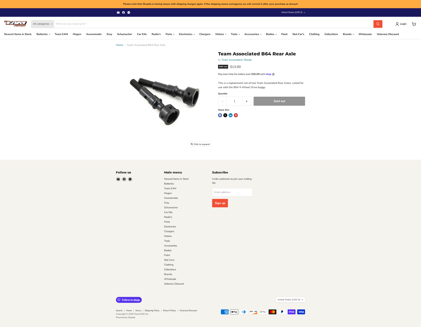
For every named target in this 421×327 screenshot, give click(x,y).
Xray (109, 34)
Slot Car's (298, 34)
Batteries (42, 34)
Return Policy (169, 310)
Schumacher (124, 34)
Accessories (252, 34)
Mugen (77, 34)
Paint (284, 34)
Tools (234, 34)
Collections (331, 34)
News (138, 310)
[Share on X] (225, 115)
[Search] (377, 24)
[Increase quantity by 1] (247, 101)
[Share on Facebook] (220, 115)
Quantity (222, 93)
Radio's (156, 34)
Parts (169, 34)
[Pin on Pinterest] (236, 115)
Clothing (314, 34)
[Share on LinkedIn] (231, 115)
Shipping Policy (152, 310)
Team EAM (61, 34)
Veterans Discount (388, 34)
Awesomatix (94, 34)
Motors (220, 34)
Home (119, 45)
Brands (347, 34)
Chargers (204, 34)
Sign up (220, 203)
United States (291, 12)
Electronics (186, 34)
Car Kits (142, 34)
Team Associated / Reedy (237, 60)
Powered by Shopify (125, 317)
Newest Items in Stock (18, 34)
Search (119, 310)
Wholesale (365, 34)
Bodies (270, 34)
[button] (402, 24)
